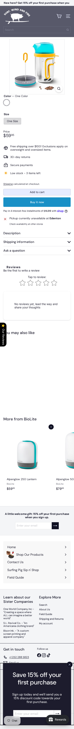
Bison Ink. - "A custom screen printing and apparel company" (16, 633)
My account (46, 623)
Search (43, 605)
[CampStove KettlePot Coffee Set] (28, 373)
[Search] (68, 29)
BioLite (30, 419)
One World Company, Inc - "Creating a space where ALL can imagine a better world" (18, 613)
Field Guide (45, 614)
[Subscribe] (57, 713)
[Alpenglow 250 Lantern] (28, 461)
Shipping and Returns (51, 619)
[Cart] (59, 16)
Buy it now (37, 202)
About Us (44, 609)
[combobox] (37, 29)
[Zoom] (59, 88)
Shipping (8, 184)
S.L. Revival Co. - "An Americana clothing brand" (18, 624)
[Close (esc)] (70, 664)
